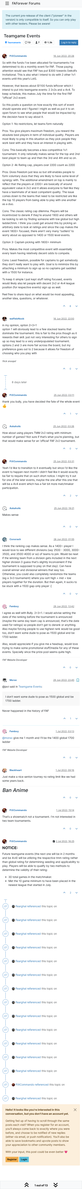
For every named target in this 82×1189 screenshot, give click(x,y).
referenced (34, 906)
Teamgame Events (30, 686)
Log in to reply (68, 42)
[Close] (75, 1110)
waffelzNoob (17, 318)
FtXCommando (18, 55)
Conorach (15, 539)
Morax (13, 680)
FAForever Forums (26, 3)
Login (24, 1159)
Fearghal (21, 906)
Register (12, 1159)
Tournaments (14, 42)
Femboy (14, 606)
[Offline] (6, 56)
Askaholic (15, 426)
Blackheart (16, 770)
